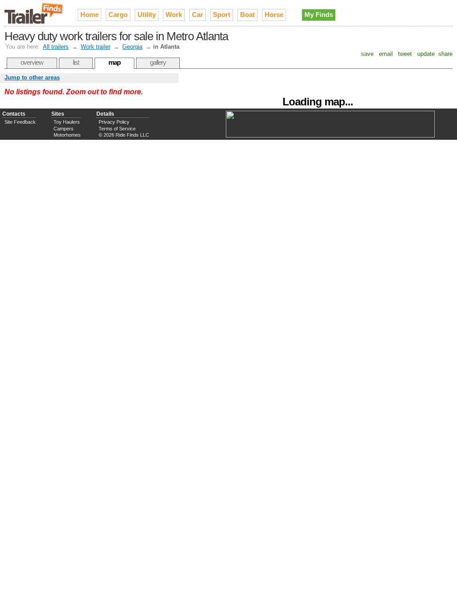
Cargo (118, 14)
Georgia (132, 46)
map (114, 62)
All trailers (56, 46)
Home (89, 14)
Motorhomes (67, 135)
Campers (64, 128)
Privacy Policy (114, 122)
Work (174, 14)
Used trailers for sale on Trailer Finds (34, 13)
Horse (274, 14)
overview (32, 62)
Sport (221, 14)
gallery (158, 62)
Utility (146, 14)
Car (197, 14)
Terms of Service (117, 128)
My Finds (318, 14)
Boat (247, 14)
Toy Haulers (67, 122)
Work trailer (95, 46)
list (76, 62)
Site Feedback (20, 122)
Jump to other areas (32, 77)
